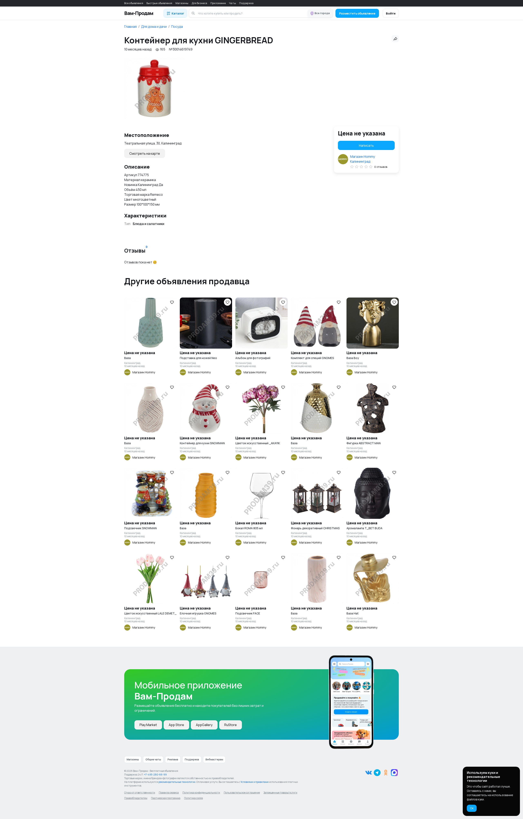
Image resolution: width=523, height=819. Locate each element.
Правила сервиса (169, 792)
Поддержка (246, 3)
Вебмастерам (214, 759)
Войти (391, 13)
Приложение (218, 3)
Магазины (181, 3)
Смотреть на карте (144, 153)
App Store (176, 725)
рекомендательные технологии (177, 782)
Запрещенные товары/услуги (280, 792)
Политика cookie (193, 798)
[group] (155, 88)
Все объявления (133, 3)
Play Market (148, 725)
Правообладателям (135, 798)
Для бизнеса (199, 3)
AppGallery (204, 725)
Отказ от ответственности (139, 792)
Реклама (173, 759)
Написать (366, 145)
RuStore (230, 725)
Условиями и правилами (254, 782)
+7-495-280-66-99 (155, 774)
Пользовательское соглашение (242, 792)
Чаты (232, 3)
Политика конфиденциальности (201, 792)
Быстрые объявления (159, 3)
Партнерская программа (165, 798)
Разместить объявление (357, 13)
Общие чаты (153, 759)
